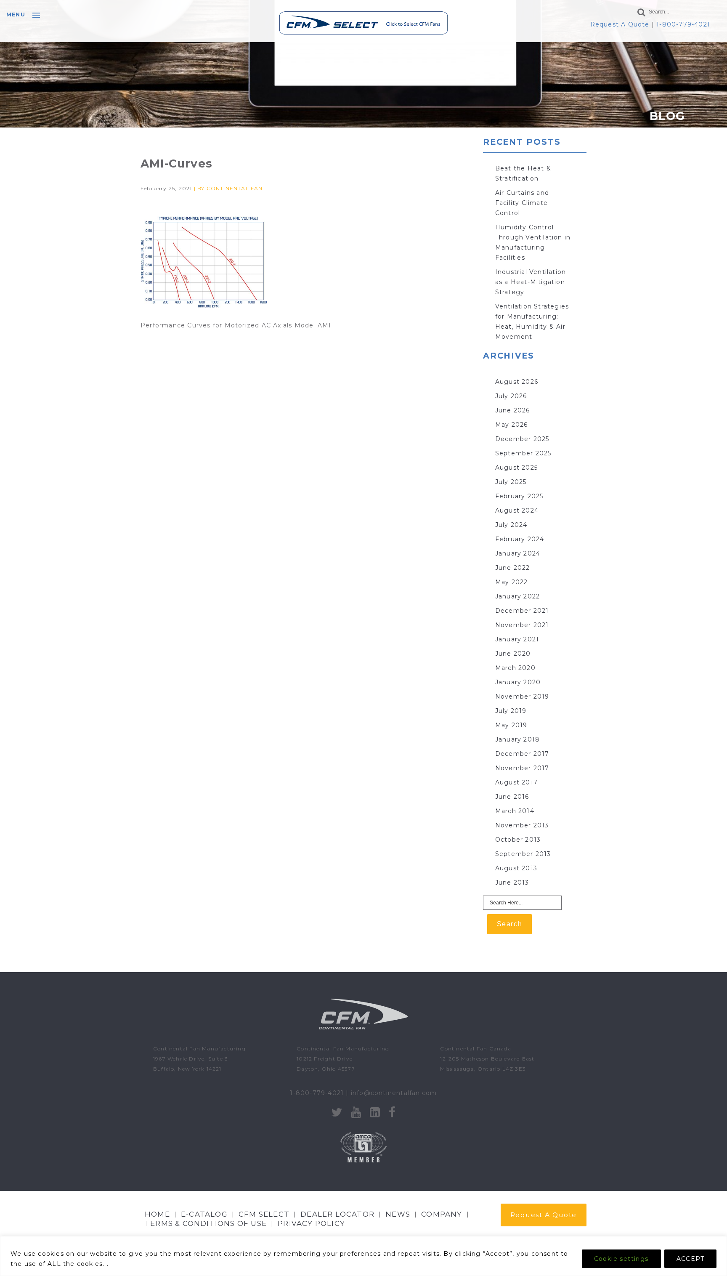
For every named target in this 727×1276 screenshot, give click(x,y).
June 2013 (512, 882)
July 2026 (511, 396)
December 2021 (522, 610)
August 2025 (516, 467)
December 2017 (522, 754)
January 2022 (517, 596)
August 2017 (516, 782)
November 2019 (522, 696)
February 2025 (519, 496)
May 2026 (511, 424)
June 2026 (512, 410)
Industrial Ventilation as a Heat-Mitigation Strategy (530, 282)
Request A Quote (620, 24)
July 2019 (511, 711)
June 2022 (512, 568)
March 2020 (515, 668)
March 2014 (514, 811)
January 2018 (517, 739)
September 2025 (523, 453)
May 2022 (511, 582)
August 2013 (516, 868)
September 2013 (523, 854)
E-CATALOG (204, 1214)
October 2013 (518, 839)
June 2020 (513, 653)
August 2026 (516, 381)
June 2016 (512, 796)
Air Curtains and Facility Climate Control (522, 203)
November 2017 (522, 768)
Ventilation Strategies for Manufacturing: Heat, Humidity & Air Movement (532, 321)
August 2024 (517, 510)
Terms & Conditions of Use (206, 1223)
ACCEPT (690, 1259)
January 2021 (517, 639)
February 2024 (519, 539)
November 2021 (522, 625)
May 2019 (511, 725)
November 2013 (522, 825)
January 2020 (518, 682)
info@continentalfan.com (394, 1093)
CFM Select (264, 1214)
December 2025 (522, 439)
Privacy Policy (311, 1223)
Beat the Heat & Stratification (523, 173)
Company (441, 1214)
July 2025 (511, 482)
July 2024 (511, 525)
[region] (363, 1256)
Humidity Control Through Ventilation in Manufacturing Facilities (532, 242)
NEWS (397, 1214)
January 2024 (517, 553)
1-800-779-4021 (683, 24)
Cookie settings (621, 1259)
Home (157, 1214)
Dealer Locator (337, 1214)
